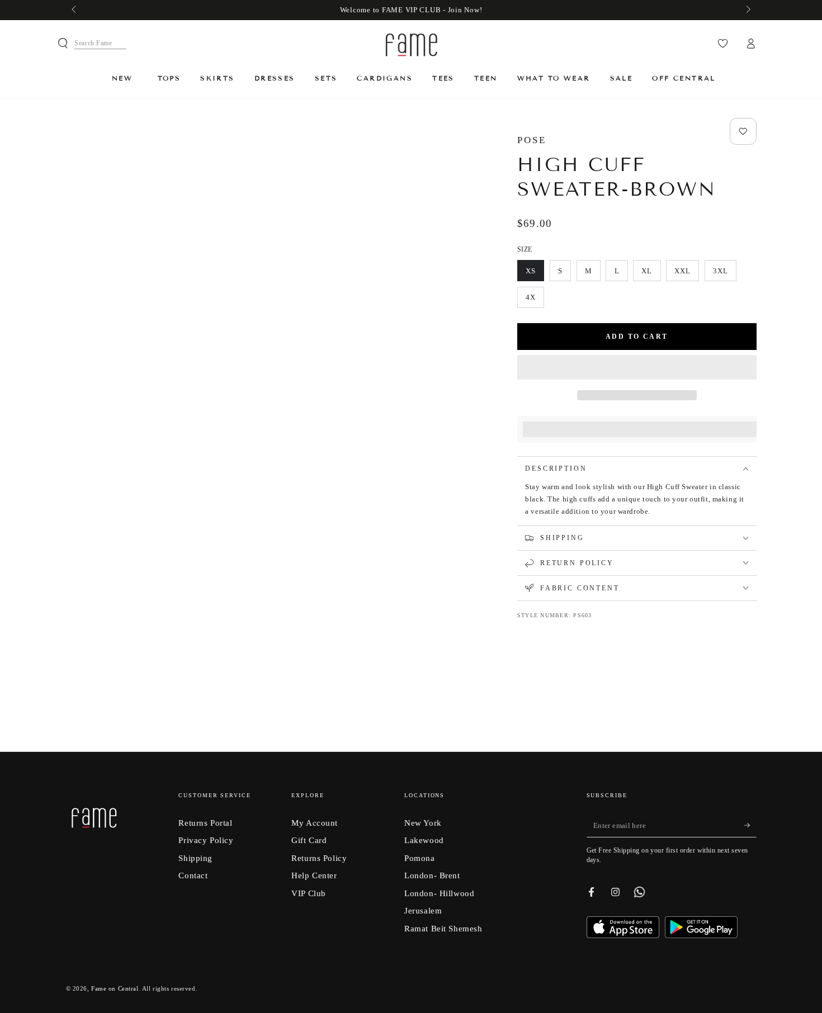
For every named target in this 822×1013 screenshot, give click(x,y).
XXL (686, 274)
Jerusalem (423, 910)
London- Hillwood (439, 893)
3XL (724, 274)
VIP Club (308, 893)
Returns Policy (319, 858)
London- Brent (432, 875)
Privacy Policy (205, 840)
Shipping (195, 858)
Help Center (314, 875)
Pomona (419, 858)
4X (534, 300)
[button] (637, 368)
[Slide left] (75, 10)
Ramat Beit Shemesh (443, 928)
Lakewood (424, 840)
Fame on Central (115, 988)
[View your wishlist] (722, 43)
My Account (314, 822)
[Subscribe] (750, 825)
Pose (531, 140)
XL (650, 274)
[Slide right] (747, 10)
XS (534, 274)
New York (423, 822)
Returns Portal (205, 822)
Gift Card (309, 840)
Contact (192, 875)
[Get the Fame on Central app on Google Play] (701, 935)
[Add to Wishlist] (743, 131)
